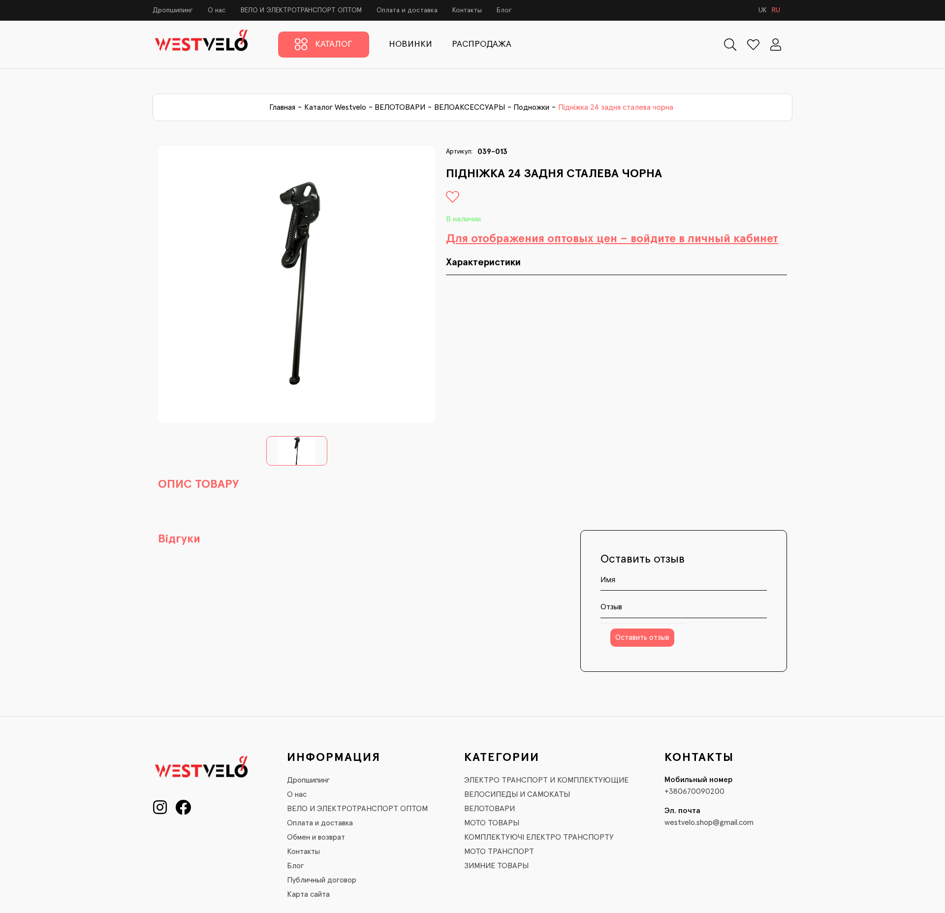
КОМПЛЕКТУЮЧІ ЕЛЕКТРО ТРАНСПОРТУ (539, 837)
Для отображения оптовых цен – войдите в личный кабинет (612, 239)
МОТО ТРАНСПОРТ (499, 851)
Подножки (531, 107)
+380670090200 (694, 791)
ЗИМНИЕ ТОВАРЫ (496, 866)
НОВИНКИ (410, 44)
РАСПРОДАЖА (481, 44)
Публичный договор (321, 880)
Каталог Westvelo (335, 107)
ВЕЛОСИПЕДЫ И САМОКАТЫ (517, 794)
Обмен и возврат (316, 837)
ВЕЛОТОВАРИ (400, 107)
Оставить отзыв (642, 637)
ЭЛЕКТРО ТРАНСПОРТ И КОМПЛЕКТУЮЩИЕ (546, 780)
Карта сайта (308, 894)
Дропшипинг (173, 10)
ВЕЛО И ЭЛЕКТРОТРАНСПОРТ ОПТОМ (301, 10)
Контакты (467, 10)
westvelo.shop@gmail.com (709, 822)
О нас (217, 10)
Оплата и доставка (407, 10)
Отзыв (611, 607)
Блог (504, 10)
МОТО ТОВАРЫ (491, 823)
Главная (282, 107)
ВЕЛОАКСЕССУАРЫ (469, 107)
